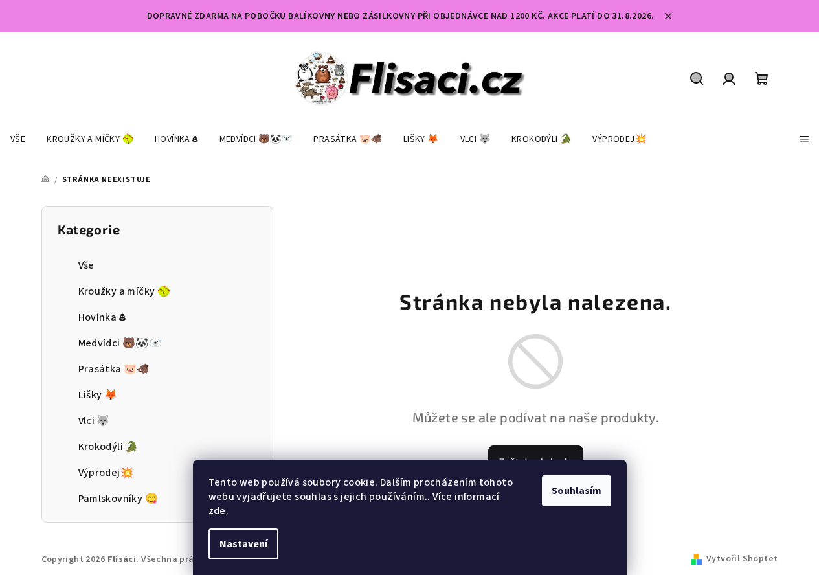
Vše (86, 265)
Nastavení (243, 544)
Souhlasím (576, 491)
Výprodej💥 (106, 473)
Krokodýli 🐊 (108, 447)
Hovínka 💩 (102, 317)
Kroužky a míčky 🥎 (124, 291)
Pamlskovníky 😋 (118, 498)
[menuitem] (18, 139)
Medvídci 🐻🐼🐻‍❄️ (120, 343)
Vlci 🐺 (94, 421)
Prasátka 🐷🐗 (114, 369)
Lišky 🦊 (98, 395)
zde (217, 511)
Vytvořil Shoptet (742, 558)
